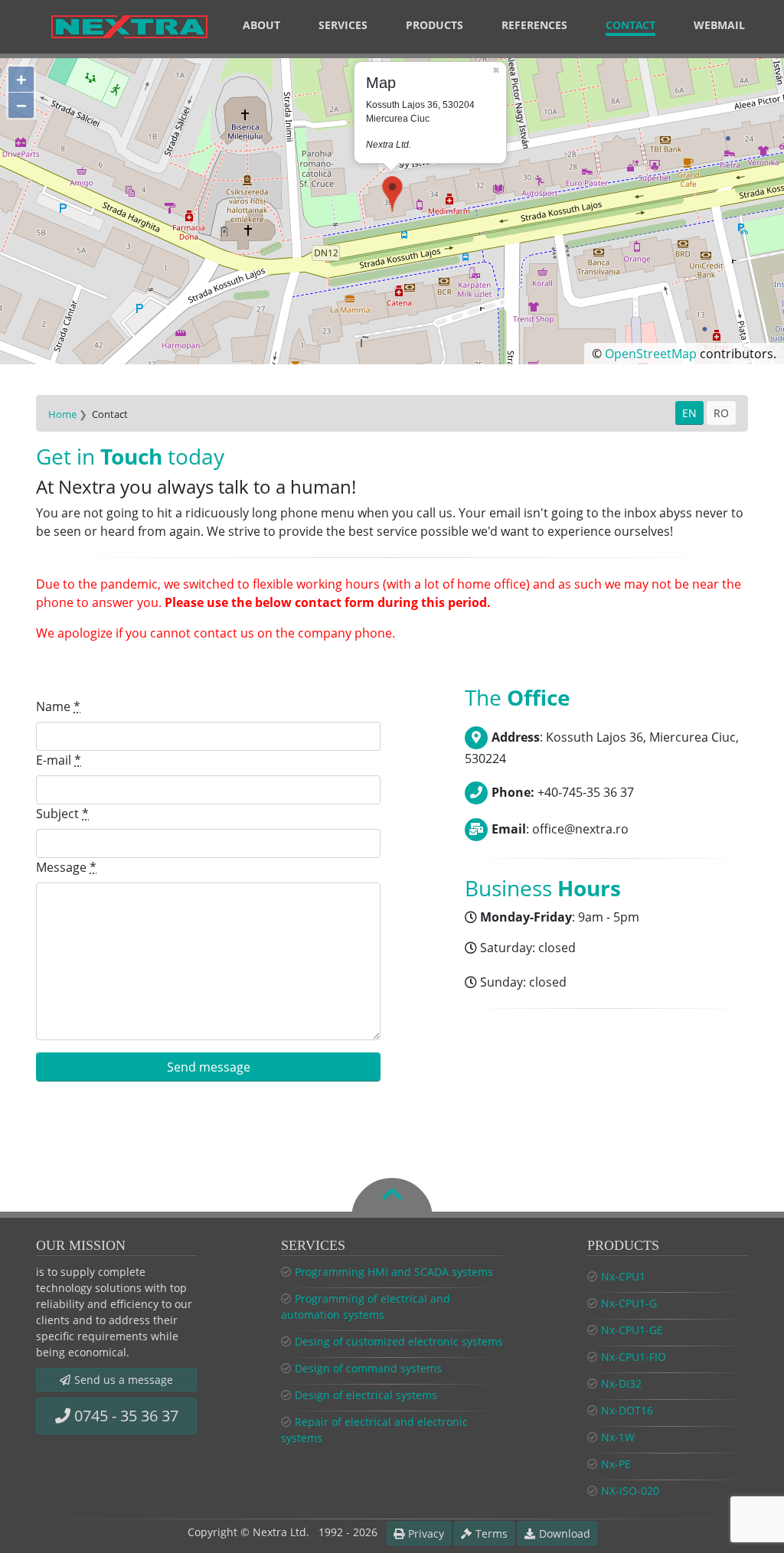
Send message (208, 1067)
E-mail (58, 760)
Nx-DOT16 (627, 1410)
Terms (491, 1533)
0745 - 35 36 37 (126, 1415)
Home (62, 414)
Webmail (719, 25)
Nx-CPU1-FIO (633, 1356)
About (261, 25)
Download (564, 1533)
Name (58, 706)
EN (689, 413)
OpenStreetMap (651, 353)
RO (721, 413)
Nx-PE (616, 1464)
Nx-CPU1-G (629, 1303)
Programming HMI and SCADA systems (394, 1271)
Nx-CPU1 (623, 1276)
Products (434, 25)
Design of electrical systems (366, 1395)
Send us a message (123, 1379)
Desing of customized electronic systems (399, 1341)
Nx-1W (618, 1437)
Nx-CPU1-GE (632, 1330)
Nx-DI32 (621, 1383)
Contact (630, 25)
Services (343, 25)
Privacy (426, 1533)
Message (66, 867)
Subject (62, 813)
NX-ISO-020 (630, 1490)
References (534, 25)
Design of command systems (368, 1368)
